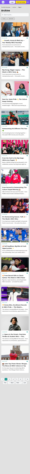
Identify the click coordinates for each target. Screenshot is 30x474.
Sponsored (11, 18)
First (5, 382)
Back (12, 382)
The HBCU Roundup (5, 7)
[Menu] (28, 2)
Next (17, 382)
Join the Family (21, 2)
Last (24, 382)
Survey (4, 18)
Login (12, 2)
